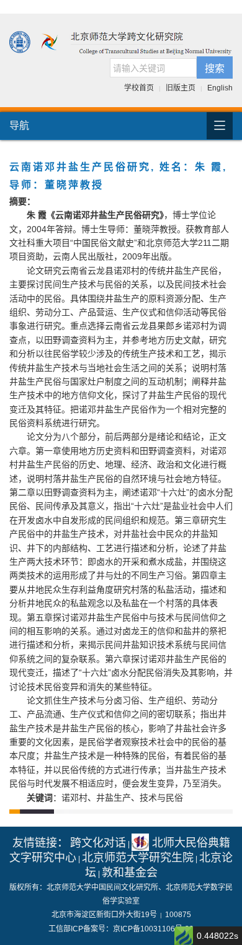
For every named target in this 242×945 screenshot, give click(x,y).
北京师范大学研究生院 (138, 857)
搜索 (215, 68)
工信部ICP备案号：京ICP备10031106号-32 (121, 929)
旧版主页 (180, 88)
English (220, 88)
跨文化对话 (98, 843)
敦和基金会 (130, 872)
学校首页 (139, 88)
